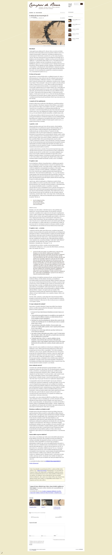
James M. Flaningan (39, 12)
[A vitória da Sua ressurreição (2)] (59, 502)
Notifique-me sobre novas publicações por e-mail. (37, 542)
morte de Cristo (34, 512)
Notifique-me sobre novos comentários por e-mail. (37, 541)
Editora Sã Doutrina (42, 470)
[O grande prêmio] (34, 502)
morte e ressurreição (41, 512)
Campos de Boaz (34, 549)
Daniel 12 (43, 507)
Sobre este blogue (70, 6)
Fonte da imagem (34, 463)
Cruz (34, 12)
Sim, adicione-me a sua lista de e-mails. (59, 539)
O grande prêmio (32, 507)
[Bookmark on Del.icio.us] (63, 12)
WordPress (34, 550)
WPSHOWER (81, 549)
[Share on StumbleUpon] (64, 12)
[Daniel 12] (46, 502)
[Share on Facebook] (60, 12)
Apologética (31, 12)
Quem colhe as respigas (70, 4)
